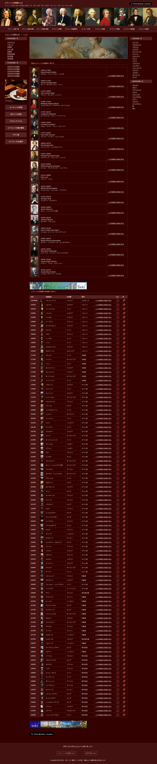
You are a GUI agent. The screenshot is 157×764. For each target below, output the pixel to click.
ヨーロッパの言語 (144, 29)
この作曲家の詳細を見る (116, 76)
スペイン (135, 54)
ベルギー (135, 72)
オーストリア (136, 51)
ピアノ (134, 99)
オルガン (135, 85)
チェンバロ (136, 94)
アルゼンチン (136, 45)
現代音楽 (10, 58)
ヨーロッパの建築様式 (71, 29)
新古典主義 (11, 54)
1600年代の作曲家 (13, 69)
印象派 (9, 51)
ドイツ (134, 61)
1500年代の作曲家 (13, 67)
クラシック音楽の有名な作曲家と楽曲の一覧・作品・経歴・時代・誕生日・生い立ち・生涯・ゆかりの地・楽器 (38, 5)
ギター (134, 87)
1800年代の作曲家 (13, 73)
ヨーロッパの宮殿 (115, 29)
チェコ (134, 58)
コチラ (77, 746)
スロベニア (136, 56)
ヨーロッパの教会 (100, 29)
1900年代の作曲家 (13, 76)
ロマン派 (10, 49)
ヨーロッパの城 (85, 29)
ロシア (134, 77)
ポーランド (136, 75)
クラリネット (136, 90)
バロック (10, 45)
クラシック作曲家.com (14, 3)
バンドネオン (136, 97)
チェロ (134, 92)
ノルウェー (136, 63)
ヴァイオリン (136, 104)
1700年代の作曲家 (13, 71)
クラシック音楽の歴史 (28, 29)
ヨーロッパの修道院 (129, 29)
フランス (135, 70)
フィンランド (136, 68)
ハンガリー (136, 65)
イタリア (135, 49)
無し (133, 108)
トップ (25, 34)
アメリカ (135, 42)
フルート (135, 101)
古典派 (9, 47)
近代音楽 (10, 56)
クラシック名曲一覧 (13, 29)
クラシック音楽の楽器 (42, 29)
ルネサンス (11, 42)
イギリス (135, 47)
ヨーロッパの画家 (57, 29)
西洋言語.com (91, 753)
